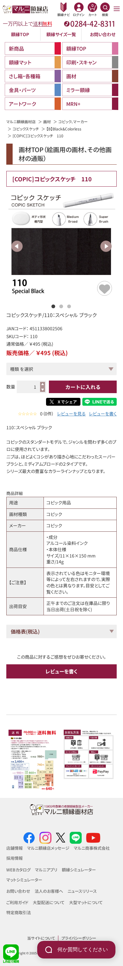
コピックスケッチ (26, 128)
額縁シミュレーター (79, 870)
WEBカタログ (18, 870)
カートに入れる (83, 387)
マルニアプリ (46, 870)
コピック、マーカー (73, 121)
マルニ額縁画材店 (21, 121)
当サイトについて (41, 938)
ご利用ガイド (17, 902)
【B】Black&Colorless (63, 128)
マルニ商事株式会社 (92, 848)
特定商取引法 (18, 912)
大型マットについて (86, 902)
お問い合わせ (102, 34)
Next (106, 246)
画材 (47, 121)
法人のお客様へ (49, 891)
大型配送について (49, 902)
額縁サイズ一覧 (61, 34)
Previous (17, 246)
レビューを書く (103, 414)
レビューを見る (71, 414)
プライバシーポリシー (79, 938)
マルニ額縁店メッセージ (48, 848)
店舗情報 (14, 848)
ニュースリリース (82, 891)
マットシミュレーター (24, 880)
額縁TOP (20, 34)
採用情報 (14, 858)
